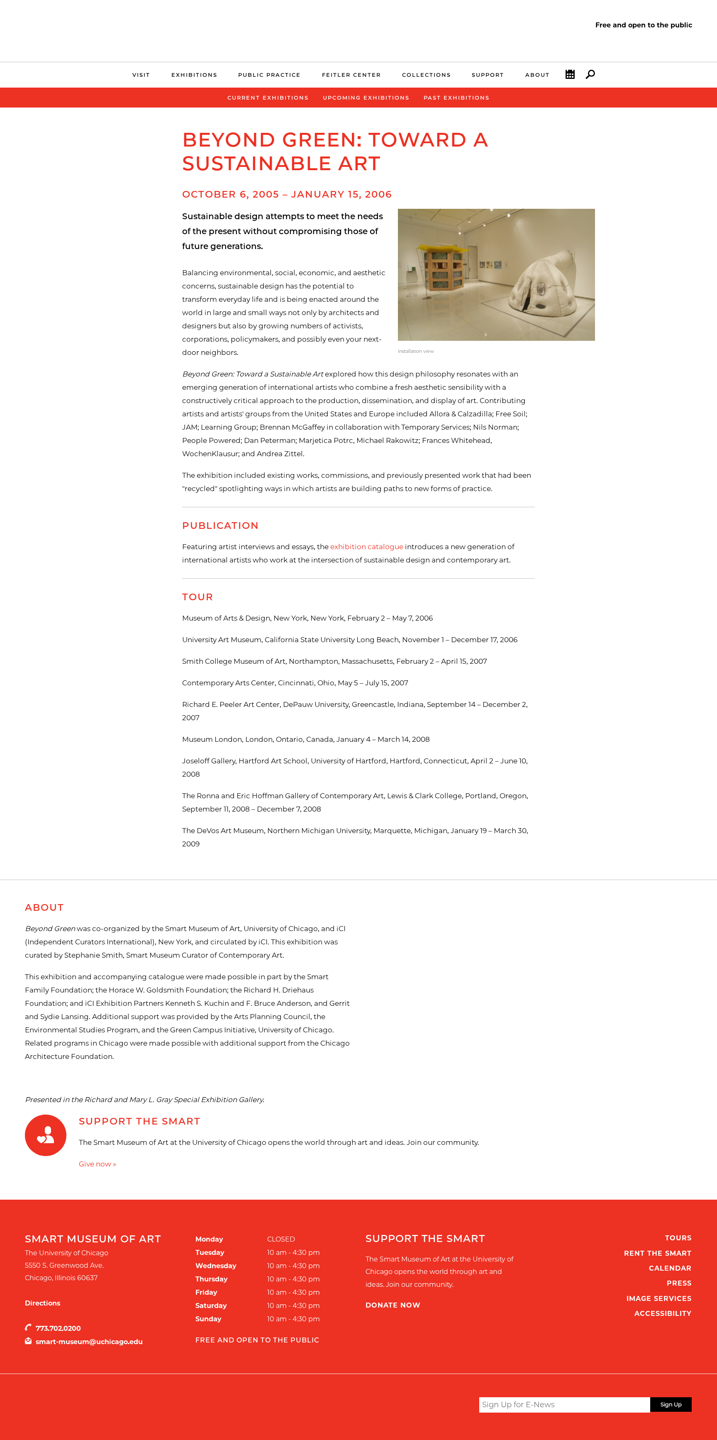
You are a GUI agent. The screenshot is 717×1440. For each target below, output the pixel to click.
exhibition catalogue (366, 547)
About (537, 74)
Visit (141, 74)
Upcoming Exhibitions (366, 97)
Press (679, 1283)
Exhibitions (194, 74)
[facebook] (426, 1406)
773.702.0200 (58, 1328)
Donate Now (393, 1305)
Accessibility (663, 1314)
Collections (426, 74)
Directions (42, 1303)
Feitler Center (351, 74)
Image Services (659, 1299)
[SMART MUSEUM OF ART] (94, 26)
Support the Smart (140, 1121)
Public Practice (269, 74)
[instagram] (442, 1406)
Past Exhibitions (457, 97)
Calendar (670, 1268)
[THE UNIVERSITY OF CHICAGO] (94, 36)
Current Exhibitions (268, 97)
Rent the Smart (658, 1253)
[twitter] (411, 1406)
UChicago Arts (105, 1406)
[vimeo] (458, 1406)
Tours (678, 1238)
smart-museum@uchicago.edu (89, 1342)
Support (488, 74)
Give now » (97, 1164)
